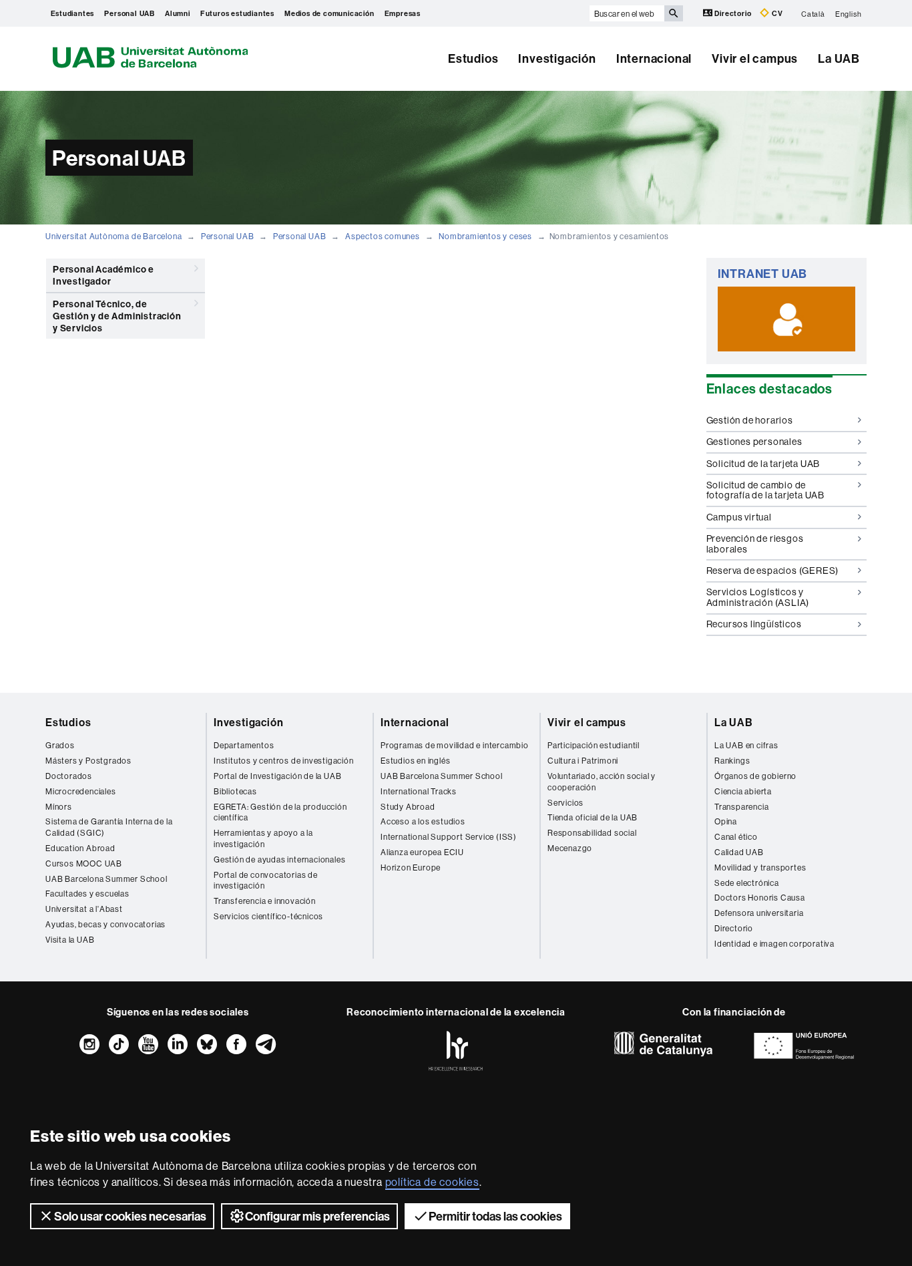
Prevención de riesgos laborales (755, 543)
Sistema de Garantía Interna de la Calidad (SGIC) (108, 827)
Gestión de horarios (749, 420)
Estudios (473, 58)
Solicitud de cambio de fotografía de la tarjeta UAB (765, 490)
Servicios (565, 803)
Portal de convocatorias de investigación (266, 880)
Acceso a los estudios (423, 821)
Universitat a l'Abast (84, 909)
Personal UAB (129, 13)
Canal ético (736, 837)
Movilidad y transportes (760, 867)
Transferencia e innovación (265, 901)
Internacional (654, 58)
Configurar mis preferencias (317, 1216)
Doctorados (68, 776)
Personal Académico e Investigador (103, 275)
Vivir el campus (755, 58)
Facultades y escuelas (87, 894)
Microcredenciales (80, 791)
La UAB (839, 58)
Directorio (733, 13)
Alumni (177, 13)
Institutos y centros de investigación (284, 761)
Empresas (403, 13)
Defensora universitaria (758, 913)
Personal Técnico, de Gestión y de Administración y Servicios (117, 316)
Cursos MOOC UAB (83, 863)
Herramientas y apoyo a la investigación (263, 838)
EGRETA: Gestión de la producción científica (280, 812)
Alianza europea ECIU (422, 852)
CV (776, 13)
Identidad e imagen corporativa (774, 944)
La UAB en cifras (746, 745)
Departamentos (244, 745)
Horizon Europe (411, 867)
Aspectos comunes (382, 236)
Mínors (58, 807)
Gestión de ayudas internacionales (279, 859)
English (848, 13)
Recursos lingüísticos (754, 624)
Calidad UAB (739, 852)
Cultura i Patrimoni (582, 761)
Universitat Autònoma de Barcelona (113, 236)
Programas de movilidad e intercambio (455, 745)
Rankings (732, 761)
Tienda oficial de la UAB (592, 817)
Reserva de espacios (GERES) (772, 571)
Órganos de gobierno (755, 776)
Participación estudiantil (593, 745)
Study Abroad (408, 807)
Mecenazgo (569, 848)
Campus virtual (739, 517)
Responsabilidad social (592, 833)
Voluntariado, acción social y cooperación (601, 781)
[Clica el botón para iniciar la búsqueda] (673, 13)
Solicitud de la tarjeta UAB (763, 464)
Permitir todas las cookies (495, 1216)
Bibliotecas (235, 791)
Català (813, 13)
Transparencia (741, 807)
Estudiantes (73, 13)
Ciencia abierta (743, 791)
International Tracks (419, 791)
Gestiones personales (754, 442)
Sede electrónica (746, 883)
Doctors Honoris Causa (759, 898)
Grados (60, 745)
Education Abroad (80, 848)
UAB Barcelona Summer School (106, 879)
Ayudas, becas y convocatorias (105, 924)
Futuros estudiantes (237, 13)
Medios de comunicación (329, 13)
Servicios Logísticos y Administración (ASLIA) (758, 597)
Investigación (557, 58)
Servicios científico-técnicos (268, 916)
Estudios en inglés (415, 761)
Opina (725, 821)
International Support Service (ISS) (449, 837)
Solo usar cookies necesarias (130, 1216)
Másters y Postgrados (88, 761)
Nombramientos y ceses (485, 236)
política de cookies (432, 1182)
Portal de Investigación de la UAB (277, 776)
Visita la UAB (69, 940)
